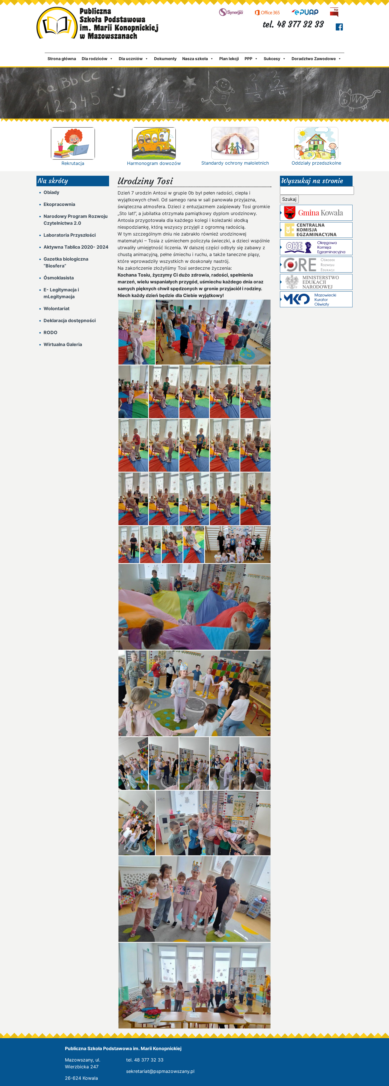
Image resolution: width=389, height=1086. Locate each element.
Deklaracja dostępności (70, 320)
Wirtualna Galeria (63, 344)
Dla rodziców (94, 58)
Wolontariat (56, 308)
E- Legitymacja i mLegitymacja (61, 293)
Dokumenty (165, 58)
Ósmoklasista (59, 278)
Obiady (51, 192)
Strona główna (62, 58)
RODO (51, 332)
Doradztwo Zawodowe (314, 58)
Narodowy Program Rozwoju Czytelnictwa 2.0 (76, 219)
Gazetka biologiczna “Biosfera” (66, 262)
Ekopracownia (59, 204)
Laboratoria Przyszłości (70, 235)
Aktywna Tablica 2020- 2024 (76, 247)
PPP (248, 58)
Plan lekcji (229, 58)
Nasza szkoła (195, 58)
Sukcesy (272, 58)
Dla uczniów (131, 58)
